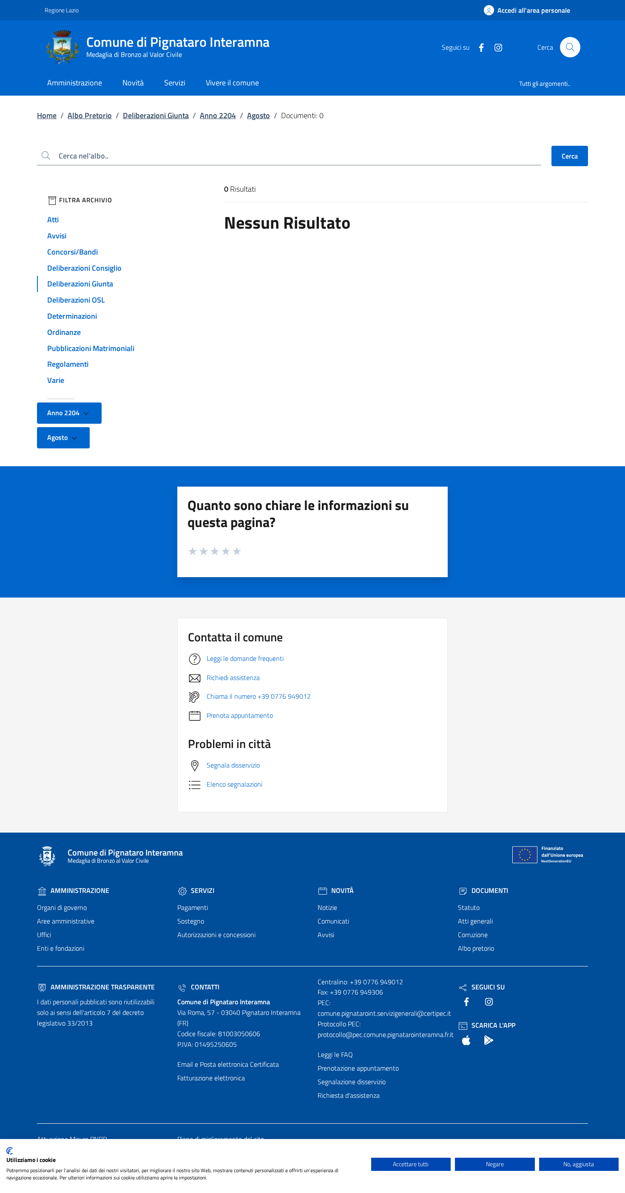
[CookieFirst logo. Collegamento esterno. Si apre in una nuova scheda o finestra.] (9, 1151)
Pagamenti (192, 907)
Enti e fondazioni (60, 948)
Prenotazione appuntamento (358, 1068)
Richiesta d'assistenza (349, 1095)
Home (47, 115)
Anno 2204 (218, 115)
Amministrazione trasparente (102, 987)
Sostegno (190, 921)
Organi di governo (62, 907)
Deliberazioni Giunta (156, 115)
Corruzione (473, 934)
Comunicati (333, 921)
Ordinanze (64, 332)
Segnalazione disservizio (352, 1082)
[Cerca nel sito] (570, 47)
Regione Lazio (62, 10)
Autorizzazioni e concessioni (216, 934)
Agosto (258, 115)
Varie (55, 380)
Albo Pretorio (90, 115)
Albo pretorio (476, 948)
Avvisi (56, 235)
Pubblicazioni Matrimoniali (90, 348)
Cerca (570, 156)
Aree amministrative (65, 921)
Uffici (44, 934)
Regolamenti (67, 364)
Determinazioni (72, 316)
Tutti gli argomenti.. (544, 83)
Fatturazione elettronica (211, 1078)
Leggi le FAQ (335, 1054)
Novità (342, 890)
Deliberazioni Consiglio (84, 268)
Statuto (469, 907)
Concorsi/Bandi (72, 252)
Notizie (327, 907)
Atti (53, 219)
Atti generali (475, 921)
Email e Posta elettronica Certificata (228, 1064)
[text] (477, 47)
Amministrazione (79, 890)
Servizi (201, 890)
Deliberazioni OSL (76, 300)
